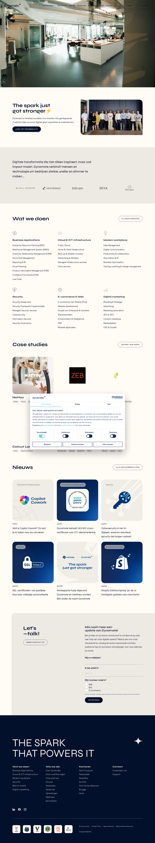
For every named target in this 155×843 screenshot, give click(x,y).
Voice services (64, 267)
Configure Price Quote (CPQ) (25, 275)
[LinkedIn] (13, 809)
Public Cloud (64, 245)
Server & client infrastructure (71, 250)
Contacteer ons (119, 771)
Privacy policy (84, 826)
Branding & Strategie (112, 302)
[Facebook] (19, 809)
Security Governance (21, 323)
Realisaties (51, 786)
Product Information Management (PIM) (30, 271)
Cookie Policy (96, 826)
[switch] (66, 436)
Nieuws (49, 782)
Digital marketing (20, 790)
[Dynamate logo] (12, 5)
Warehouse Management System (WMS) (30, 250)
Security (16, 782)
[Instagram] (25, 809)
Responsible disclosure (124, 826)
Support (116, 774)
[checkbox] (114, 687)
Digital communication (113, 250)
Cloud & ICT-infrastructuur (25, 774)
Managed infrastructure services (72, 262)
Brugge (82, 790)
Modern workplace (21, 778)
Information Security (21, 319)
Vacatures (50, 790)
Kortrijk (82, 782)
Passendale (84, 774)
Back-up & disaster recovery (70, 254)
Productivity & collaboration (116, 254)
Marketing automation (113, 311)
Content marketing (112, 319)
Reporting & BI (19, 262)
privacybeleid (49, 425)
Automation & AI (110, 258)
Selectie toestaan (77, 444)
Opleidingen (52, 793)
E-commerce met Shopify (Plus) (72, 302)
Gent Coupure (86, 771)
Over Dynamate (53, 771)
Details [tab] (77, 404)
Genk (81, 793)
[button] (48, 5)
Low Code (17, 279)
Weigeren (47, 444)
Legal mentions (108, 826)
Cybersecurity (18, 315)
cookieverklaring (67, 425)
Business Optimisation (113, 262)
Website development (68, 306)
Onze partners (52, 778)
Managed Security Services (24, 311)
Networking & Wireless (68, 258)
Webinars (50, 797)
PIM (59, 323)
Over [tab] (109, 404)
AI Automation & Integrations (71, 319)
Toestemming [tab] (46, 404)
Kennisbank (51, 801)
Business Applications (22, 771)
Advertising (108, 306)
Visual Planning (19, 267)
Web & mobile (19, 786)
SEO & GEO (108, 315)
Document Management (23, 258)
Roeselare (83, 778)
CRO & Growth (110, 327)
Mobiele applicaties (66, 327)
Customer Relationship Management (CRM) (32, 254)
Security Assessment (21, 302)
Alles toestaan (108, 444)
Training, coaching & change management (122, 267)
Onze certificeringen (55, 774)
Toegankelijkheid (85, 832)
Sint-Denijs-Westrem (89, 786)
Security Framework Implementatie (28, 306)
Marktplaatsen (109, 323)
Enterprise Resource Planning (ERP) (28, 245)
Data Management (111, 245)
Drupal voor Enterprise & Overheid (73, 311)
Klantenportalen (65, 315)
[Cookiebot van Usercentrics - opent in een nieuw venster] (113, 397)
